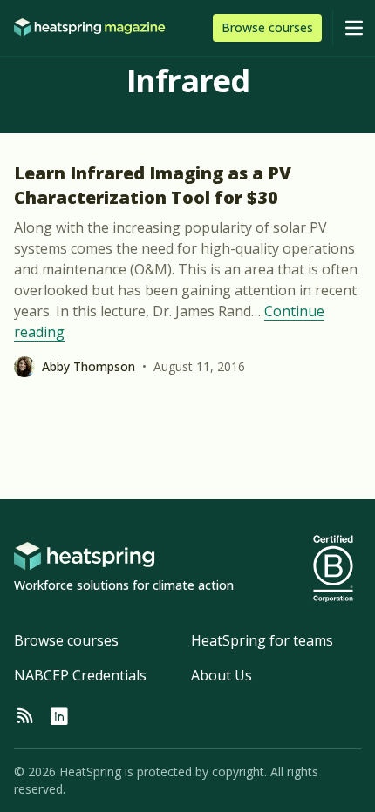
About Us (221, 675)
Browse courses (66, 640)
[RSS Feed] (24, 717)
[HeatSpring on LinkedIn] (59, 717)
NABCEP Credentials (80, 675)
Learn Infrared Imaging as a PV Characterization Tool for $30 (152, 185)
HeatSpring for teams (262, 640)
